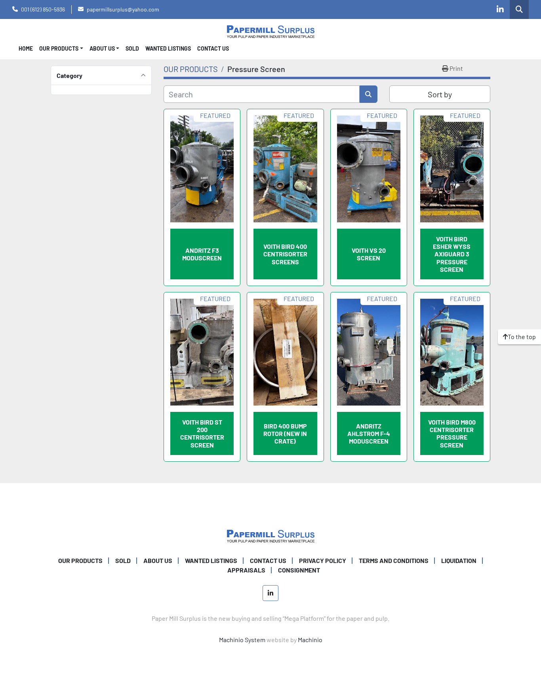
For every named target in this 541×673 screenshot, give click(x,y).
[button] (61, 48)
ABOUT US (157, 560)
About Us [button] (102, 48)
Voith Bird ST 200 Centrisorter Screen (202, 433)
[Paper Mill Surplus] (270, 535)
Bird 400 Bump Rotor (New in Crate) (285, 433)
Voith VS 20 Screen (369, 254)
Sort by (440, 94)
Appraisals (246, 570)
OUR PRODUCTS (58, 48)
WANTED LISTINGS (168, 48)
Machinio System (242, 639)
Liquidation (458, 560)
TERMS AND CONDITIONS (394, 560)
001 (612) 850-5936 (43, 9)
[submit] (368, 94)
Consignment (299, 570)
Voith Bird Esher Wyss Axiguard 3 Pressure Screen (452, 254)
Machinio (310, 639)
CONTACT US (213, 48)
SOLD (132, 48)
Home (26, 48)
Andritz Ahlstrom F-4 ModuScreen (368, 433)
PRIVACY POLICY (322, 560)
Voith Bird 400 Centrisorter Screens (285, 254)
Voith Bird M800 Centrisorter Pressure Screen (452, 433)
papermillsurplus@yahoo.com (123, 9)
